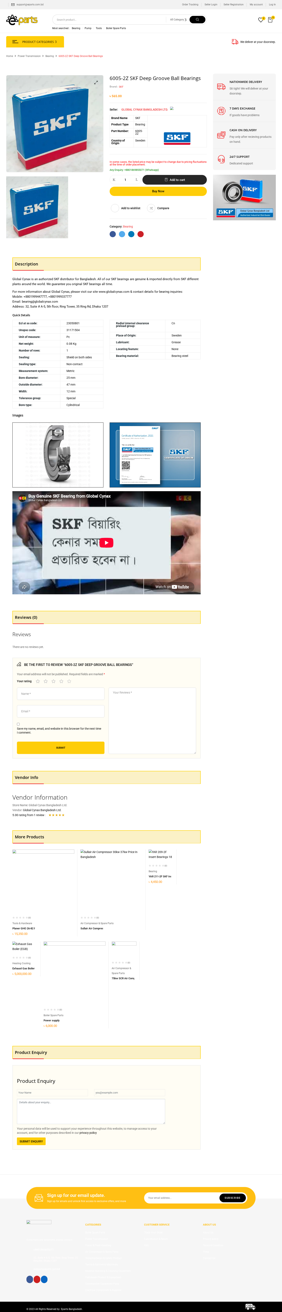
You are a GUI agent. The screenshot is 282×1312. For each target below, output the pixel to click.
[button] (271, 20)
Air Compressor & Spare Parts (97, 923)
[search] (197, 19)
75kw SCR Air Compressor (127, 978)
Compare (163, 208)
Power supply (51, 1020)
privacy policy (88, 1132)
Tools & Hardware (22, 923)
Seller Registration (234, 4)
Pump (88, 28)
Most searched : (61, 28)
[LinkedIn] (131, 234)
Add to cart (177, 180)
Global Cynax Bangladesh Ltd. (144, 109)
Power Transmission (29, 56)
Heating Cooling (21, 963)
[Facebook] (113, 234)
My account (256, 4)
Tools (99, 28)
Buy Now (158, 191)
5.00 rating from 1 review (28, 815)
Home (9, 56)
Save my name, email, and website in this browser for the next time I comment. (59, 730)
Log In (272, 4)
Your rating (24, 681)
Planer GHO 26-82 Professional (30, 928)
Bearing (76, 28)
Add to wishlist (130, 208)
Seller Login (211, 4)
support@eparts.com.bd (30, 4)
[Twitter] (122, 234)
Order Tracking (190, 4)
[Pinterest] (140, 234)
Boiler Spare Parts (116, 28)
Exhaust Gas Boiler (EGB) (27, 968)
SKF (121, 86)
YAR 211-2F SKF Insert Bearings (167, 876)
